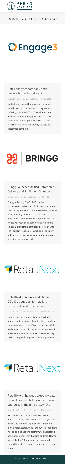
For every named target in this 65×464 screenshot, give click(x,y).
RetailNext (17, 311)
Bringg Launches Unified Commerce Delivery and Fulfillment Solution (31, 189)
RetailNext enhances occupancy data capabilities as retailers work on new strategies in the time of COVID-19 (31, 400)
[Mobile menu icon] (58, 6)
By (30, 98)
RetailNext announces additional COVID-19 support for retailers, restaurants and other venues (28, 301)
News (18, 98)
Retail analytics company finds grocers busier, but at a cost (27, 91)
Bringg (10, 197)
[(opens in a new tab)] (32, 54)
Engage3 (11, 98)
